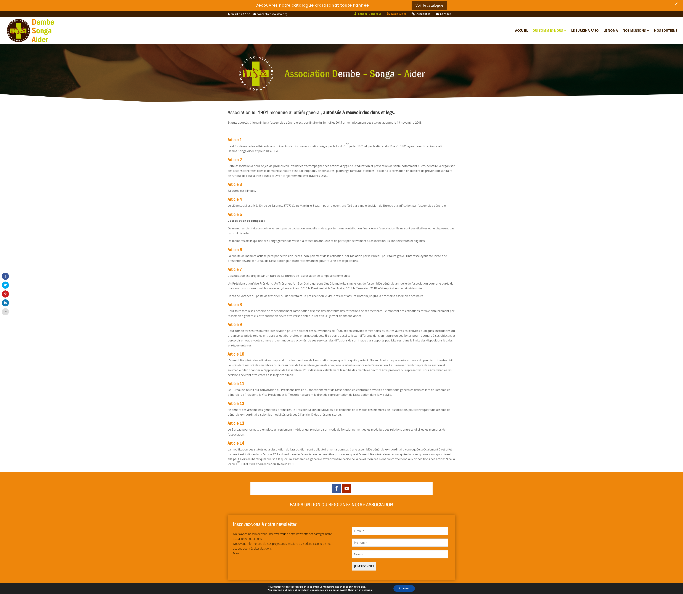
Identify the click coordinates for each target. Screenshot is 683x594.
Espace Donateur (370, 14)
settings (367, 590)
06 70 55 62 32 (240, 14)
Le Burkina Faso (585, 31)
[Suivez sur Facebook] (336, 488)
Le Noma (610, 31)
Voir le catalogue (429, 5)
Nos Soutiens (665, 31)
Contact (445, 14)
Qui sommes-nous (548, 31)
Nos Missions (634, 31)
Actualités (423, 14)
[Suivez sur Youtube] (346, 488)
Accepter (404, 588)
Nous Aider (398, 14)
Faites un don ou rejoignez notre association (341, 504)
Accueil (521, 31)
